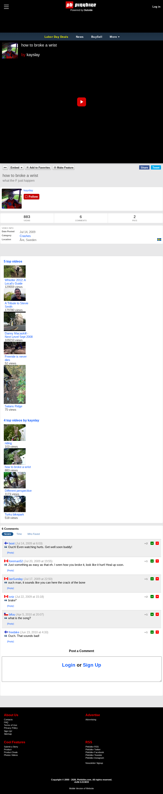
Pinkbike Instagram (94, 758)
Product (8, 749)
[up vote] (152, 543)
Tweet (155, 167)
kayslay (33, 55)
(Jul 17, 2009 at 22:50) (38, 579)
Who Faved (33, 534)
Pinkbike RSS (92, 746)
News (80, 36)
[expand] (5, 167)
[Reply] (10, 552)
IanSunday (16, 579)
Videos (14, 755)
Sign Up (92, 665)
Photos (7, 755)
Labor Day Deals (57, 36)
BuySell (96, 36)
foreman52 (16, 561)
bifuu (12, 614)
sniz (11, 596)
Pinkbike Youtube (93, 755)
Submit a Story (11, 746)
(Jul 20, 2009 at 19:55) (38, 561)
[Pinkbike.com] (81, 4)
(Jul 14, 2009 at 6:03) (29, 543)
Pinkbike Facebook (94, 752)
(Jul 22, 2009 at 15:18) (29, 596)
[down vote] (157, 543)
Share (144, 167)
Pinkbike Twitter (93, 749)
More (113, 36)
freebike (14, 632)
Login (68, 665)
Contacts (8, 719)
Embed (15, 167)
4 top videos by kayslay (21, 420)
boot (12, 543)
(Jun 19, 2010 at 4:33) (34, 632)
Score (7, 534)
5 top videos (13, 261)
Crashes (25, 236)
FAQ (6, 722)
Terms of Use (10, 725)
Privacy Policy (11, 728)
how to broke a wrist (39, 45)
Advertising (90, 719)
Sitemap (8, 734)
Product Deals (11, 752)
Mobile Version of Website (81, 788)
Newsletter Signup (94, 763)
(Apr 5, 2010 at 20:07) (30, 614)
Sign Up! (8, 731)
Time (19, 534)
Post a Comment (81, 651)
